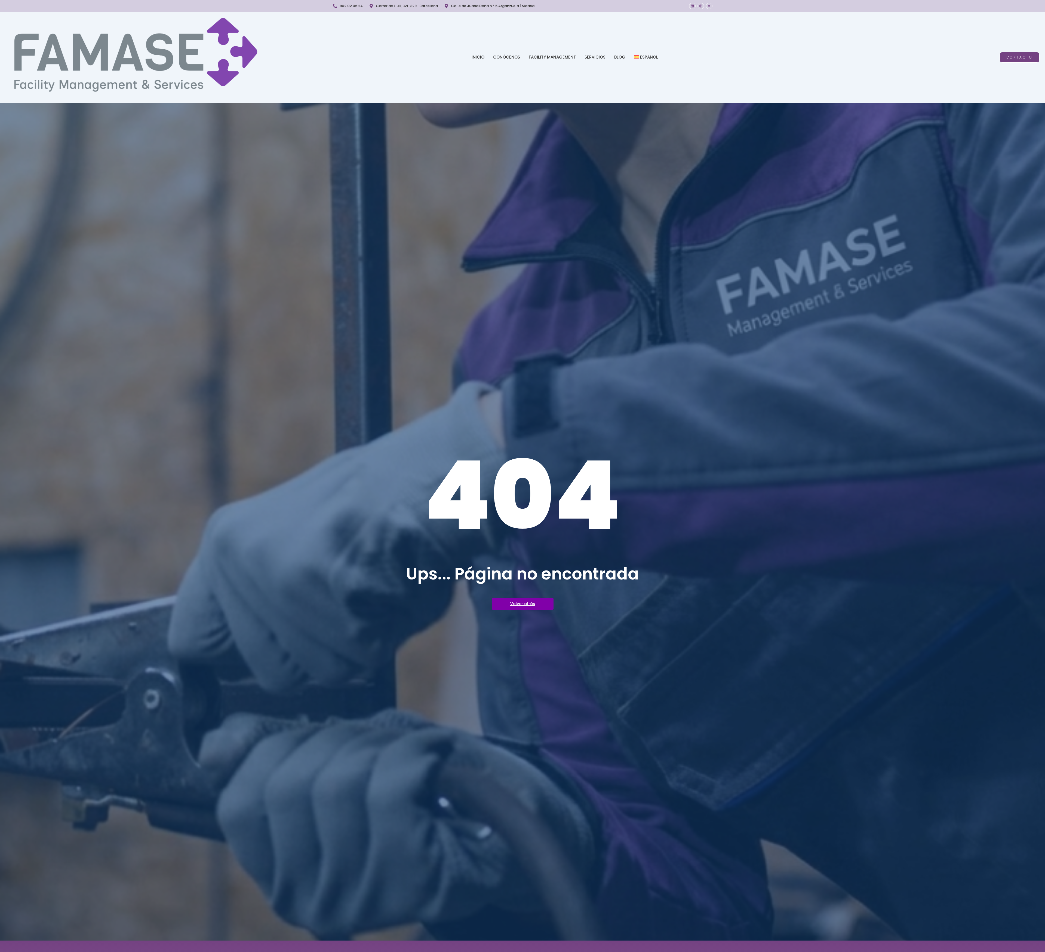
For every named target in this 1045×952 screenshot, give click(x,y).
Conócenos (506, 57)
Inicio (478, 57)
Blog (619, 57)
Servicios (595, 57)
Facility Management (552, 57)
